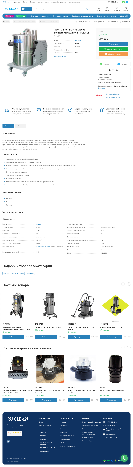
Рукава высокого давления (91, 429)
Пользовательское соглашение (45, 443)
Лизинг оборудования (58, 2)
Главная (6, 22)
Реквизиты (42, 439)
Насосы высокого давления (106, 16)
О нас (41, 422)
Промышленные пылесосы (49, 22)
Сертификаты (65, 439)
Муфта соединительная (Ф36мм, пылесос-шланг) (112, 392)
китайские (30, 273)
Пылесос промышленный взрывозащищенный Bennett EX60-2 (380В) (16, 328)
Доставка (17, 2)
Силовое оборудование (90, 441)
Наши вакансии (44, 429)
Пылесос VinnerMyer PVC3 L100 (111, 327)
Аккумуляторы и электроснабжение (88, 433)
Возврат (32, 2)
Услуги (62, 442)
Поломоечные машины (60, 16)
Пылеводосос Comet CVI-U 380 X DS (48, 327)
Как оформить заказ (67, 436)
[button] (127, 16)
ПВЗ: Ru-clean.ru (103, 78)
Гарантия (63, 432)
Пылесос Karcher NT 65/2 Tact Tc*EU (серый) (81, 328)
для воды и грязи (18, 273)
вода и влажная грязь (43, 246)
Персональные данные (47, 447)
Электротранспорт (88, 437)
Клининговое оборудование (91, 422)
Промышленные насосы (90, 425)
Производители (44, 451)
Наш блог (42, 436)
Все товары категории (113, 97)
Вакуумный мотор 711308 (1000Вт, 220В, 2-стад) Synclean (49, 392)
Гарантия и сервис (43, 2)
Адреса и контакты (74, 2)
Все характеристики (60, 56)
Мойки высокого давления (40, 16)
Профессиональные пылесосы (82, 16)
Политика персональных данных (16, 458)
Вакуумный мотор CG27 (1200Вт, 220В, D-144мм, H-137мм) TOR (17, 392)
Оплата (25, 2)
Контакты (42, 432)
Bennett (78, 40)
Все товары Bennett (112, 94)
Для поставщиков (45, 425)
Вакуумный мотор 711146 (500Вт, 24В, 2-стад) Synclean (82, 392)
